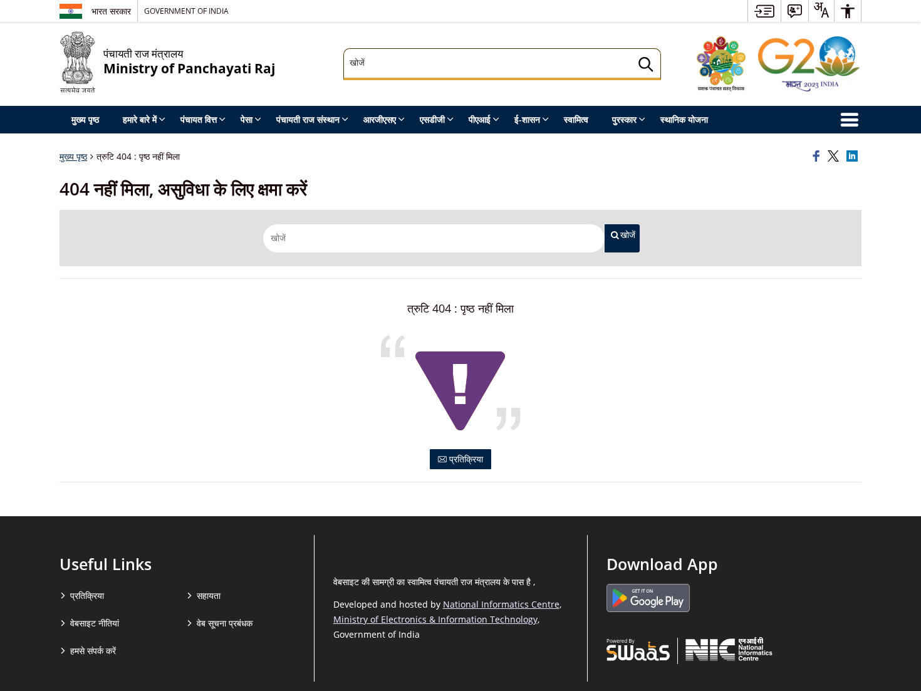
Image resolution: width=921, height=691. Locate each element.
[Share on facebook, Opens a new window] (818, 156)
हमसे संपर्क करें (93, 651)
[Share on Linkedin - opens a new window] (853, 156)
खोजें (627, 235)
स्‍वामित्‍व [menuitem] (576, 119)
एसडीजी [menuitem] (432, 119)
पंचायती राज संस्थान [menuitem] (308, 119)
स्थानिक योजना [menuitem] (684, 119)
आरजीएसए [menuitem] (379, 119)
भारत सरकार (111, 11)
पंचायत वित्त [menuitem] (198, 119)
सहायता (209, 595)
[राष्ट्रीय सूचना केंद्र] (729, 649)
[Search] (646, 66)
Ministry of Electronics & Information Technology (435, 619)
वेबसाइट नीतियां (94, 623)
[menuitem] (764, 11)
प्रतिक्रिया (465, 459)
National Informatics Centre (501, 604)
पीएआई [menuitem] (480, 119)
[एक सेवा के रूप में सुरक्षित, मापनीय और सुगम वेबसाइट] (638, 649)
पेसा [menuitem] (246, 119)
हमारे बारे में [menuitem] (140, 119)
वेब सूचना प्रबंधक (224, 623)
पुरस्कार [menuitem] (624, 119)
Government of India (186, 11)
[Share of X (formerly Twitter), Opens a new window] (835, 156)
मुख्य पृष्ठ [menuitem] (85, 119)
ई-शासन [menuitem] (527, 119)
